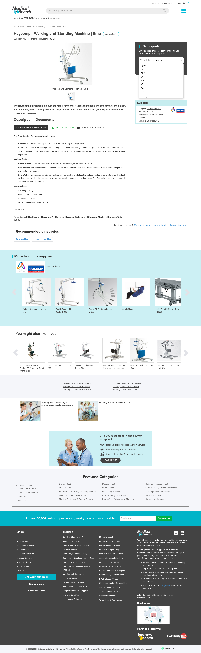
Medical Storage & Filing (109, 550)
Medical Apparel (106, 537)
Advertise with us (24, 562)
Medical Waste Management (111, 554)
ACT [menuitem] (143, 87)
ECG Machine (65, 488)
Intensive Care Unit (71, 595)
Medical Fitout (108, 484)
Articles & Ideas (23, 541)
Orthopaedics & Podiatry (109, 562)
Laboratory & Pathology (72, 599)
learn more (110, 460)
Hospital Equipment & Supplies (75, 591)
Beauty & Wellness (70, 550)
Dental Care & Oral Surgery (74, 562)
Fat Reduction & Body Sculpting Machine (77, 491)
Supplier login (36, 584)
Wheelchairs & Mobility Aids (110, 600)
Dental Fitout (65, 484)
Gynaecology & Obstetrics (73, 582)
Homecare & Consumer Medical (76, 586)
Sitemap (20, 570)
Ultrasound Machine (154, 499)
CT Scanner (21, 496)
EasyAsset (165, 585)
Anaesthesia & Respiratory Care (76, 545)
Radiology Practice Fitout (156, 484)
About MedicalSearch (25, 545)
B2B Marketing (23, 550)
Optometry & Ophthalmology (111, 558)
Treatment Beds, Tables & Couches (113, 591)
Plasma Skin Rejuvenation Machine (118, 499)
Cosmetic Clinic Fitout (26, 489)
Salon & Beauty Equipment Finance (161, 488)
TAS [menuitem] (143, 91)
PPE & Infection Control (108, 579)
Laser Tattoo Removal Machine (73, 495)
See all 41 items (53, 266)
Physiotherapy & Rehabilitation (111, 575)
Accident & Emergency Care (74, 537)
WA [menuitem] (142, 80)
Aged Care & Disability (36, 27)
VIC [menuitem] (142, 69)
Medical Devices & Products (110, 541)
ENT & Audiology (70, 578)
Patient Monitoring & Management (113, 570)
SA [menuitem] (142, 77)
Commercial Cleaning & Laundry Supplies (80, 558)
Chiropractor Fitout (24, 485)
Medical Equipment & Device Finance (76, 499)
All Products (19, 27)
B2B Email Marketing (25, 554)
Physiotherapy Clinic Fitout (114, 495)
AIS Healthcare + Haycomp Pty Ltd (39, 39)
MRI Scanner (108, 488)
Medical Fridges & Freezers (110, 545)
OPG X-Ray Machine (111, 491)
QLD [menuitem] (143, 73)
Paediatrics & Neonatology (110, 566)
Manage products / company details (150, 225)
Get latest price (111, 33)
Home (19, 537)
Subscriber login (36, 590)
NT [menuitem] (142, 84)
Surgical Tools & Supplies (109, 587)
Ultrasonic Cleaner (153, 495)
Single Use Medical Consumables (113, 583)
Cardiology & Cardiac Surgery (75, 554)
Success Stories (23, 566)
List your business (36, 577)
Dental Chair (21, 500)
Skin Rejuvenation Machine (157, 491)
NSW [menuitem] (143, 66)
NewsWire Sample (24, 558)
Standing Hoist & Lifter (57, 27)
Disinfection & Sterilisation (73, 574)
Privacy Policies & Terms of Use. (77, 649)
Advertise (182, 3)
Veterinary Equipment (108, 596)
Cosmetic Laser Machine (27, 492)
